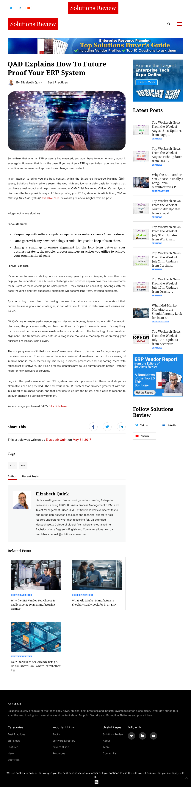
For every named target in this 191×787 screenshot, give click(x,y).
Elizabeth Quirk (31, 82)
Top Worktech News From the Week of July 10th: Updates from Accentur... (166, 337)
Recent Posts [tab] (30, 476)
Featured (13, 747)
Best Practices (58, 82)
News (11, 753)
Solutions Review (113, 734)
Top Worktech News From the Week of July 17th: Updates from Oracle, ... (166, 285)
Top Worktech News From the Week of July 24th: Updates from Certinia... (166, 259)
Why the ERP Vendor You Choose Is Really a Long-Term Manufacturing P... (167, 181)
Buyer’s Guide (60, 747)
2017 (12, 465)
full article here (58, 406)
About (106, 740)
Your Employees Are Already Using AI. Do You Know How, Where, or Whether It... (36, 666)
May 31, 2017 (82, 439)
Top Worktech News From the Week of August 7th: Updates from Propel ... (166, 207)
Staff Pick (14, 759)
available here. (51, 198)
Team (106, 747)
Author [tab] (12, 476)
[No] (186, 778)
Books (56, 734)
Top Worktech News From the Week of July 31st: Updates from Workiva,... (166, 233)
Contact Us (109, 753)
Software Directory (63, 740)
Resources (58, 753)
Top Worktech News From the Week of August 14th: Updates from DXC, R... (167, 155)
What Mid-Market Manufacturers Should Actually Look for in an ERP (94, 602)
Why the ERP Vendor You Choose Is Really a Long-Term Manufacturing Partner (33, 604)
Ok (96, 781)
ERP (23, 465)
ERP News (157, 139)
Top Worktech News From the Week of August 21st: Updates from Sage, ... (166, 128)
